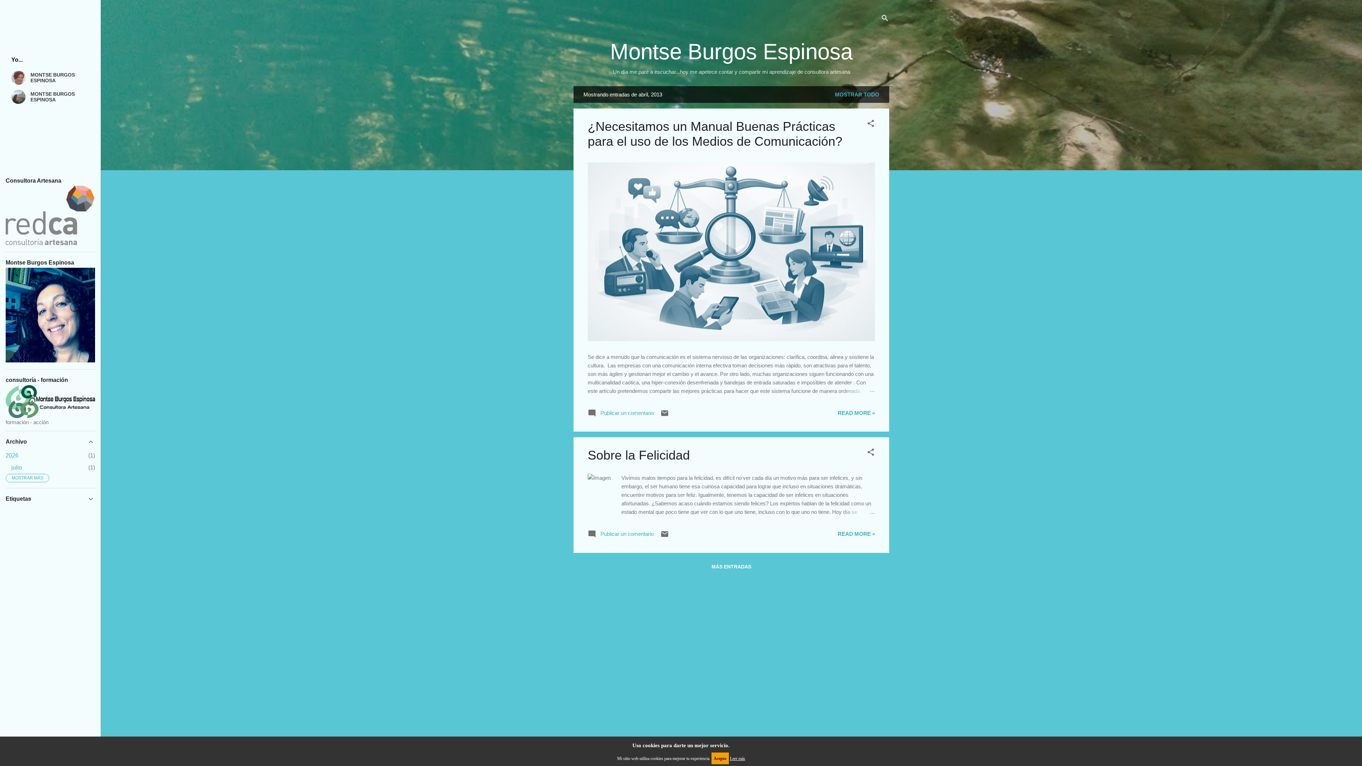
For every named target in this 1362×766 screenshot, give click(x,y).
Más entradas (731, 567)
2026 (12, 456)
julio (16, 468)
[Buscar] (885, 19)
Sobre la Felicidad (639, 455)
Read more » (856, 413)
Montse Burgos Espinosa (731, 51)
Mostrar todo (857, 94)
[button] (871, 124)
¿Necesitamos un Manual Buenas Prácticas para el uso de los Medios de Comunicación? (715, 134)
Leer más (737, 758)
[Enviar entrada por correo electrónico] (664, 415)
